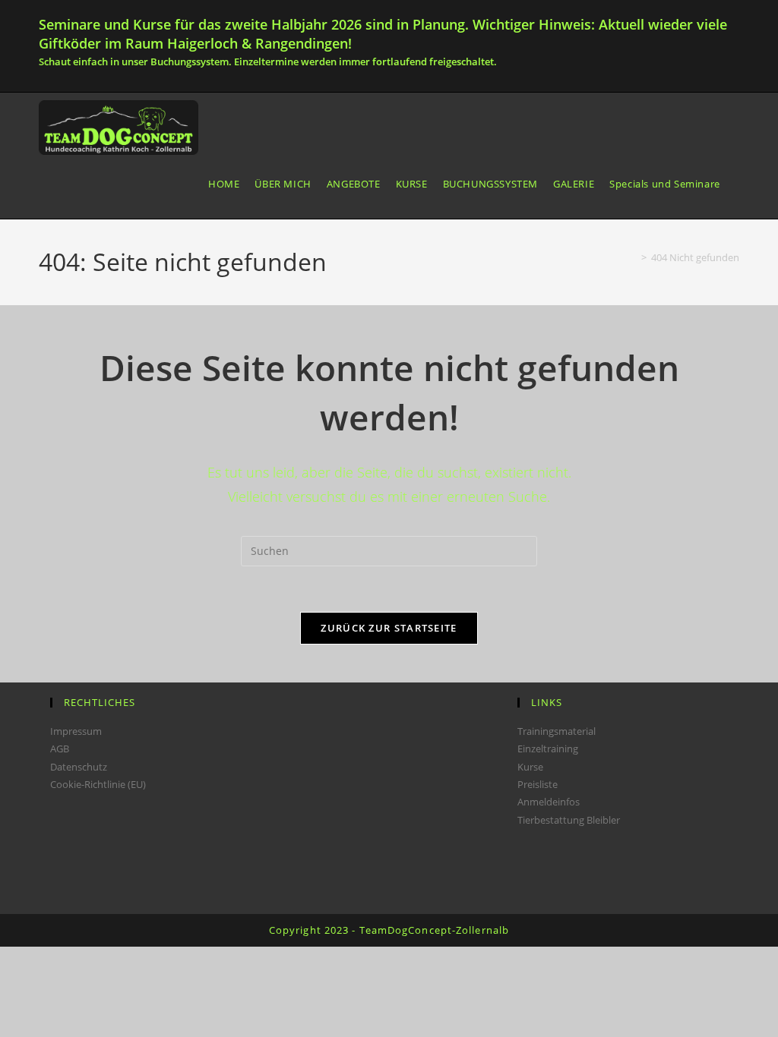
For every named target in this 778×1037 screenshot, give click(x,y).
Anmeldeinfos (548, 801)
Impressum (76, 731)
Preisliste (537, 784)
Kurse (530, 767)
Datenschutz (78, 767)
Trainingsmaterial (556, 731)
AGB (59, 748)
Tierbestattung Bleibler (568, 820)
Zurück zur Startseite (389, 628)
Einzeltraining (547, 748)
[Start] (633, 257)
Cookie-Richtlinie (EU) (98, 784)
